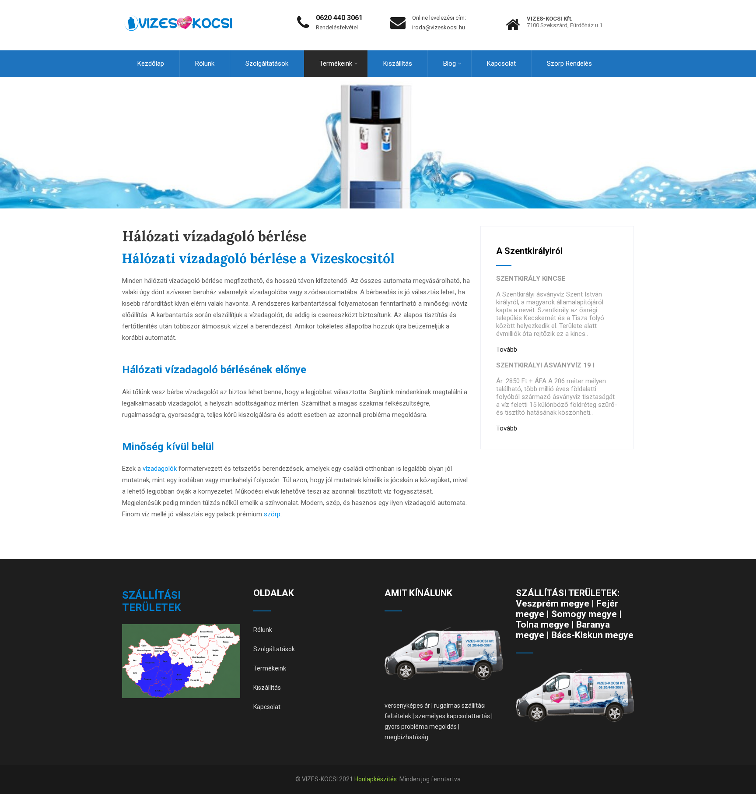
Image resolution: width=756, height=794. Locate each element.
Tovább (506, 349)
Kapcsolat (501, 63)
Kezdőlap (150, 63)
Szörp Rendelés (569, 63)
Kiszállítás (397, 63)
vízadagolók (160, 469)
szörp (272, 514)
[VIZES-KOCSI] (178, 4)
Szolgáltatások (266, 63)
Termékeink (335, 63)
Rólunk (204, 63)
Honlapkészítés (375, 779)
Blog (449, 63)
